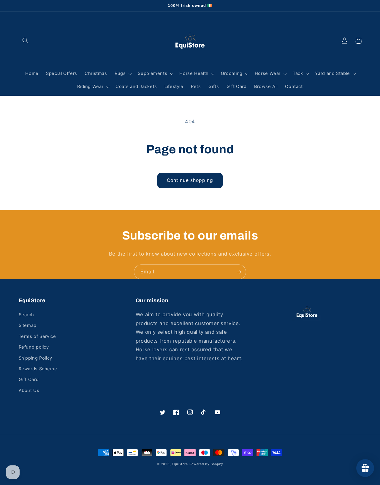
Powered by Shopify (206, 464)
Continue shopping (190, 180)
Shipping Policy (35, 358)
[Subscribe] (239, 271)
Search (26, 314)
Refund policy (34, 347)
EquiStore (180, 464)
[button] (25, 41)
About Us (29, 390)
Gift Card (29, 379)
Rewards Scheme (38, 368)
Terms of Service (37, 336)
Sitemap (28, 325)
